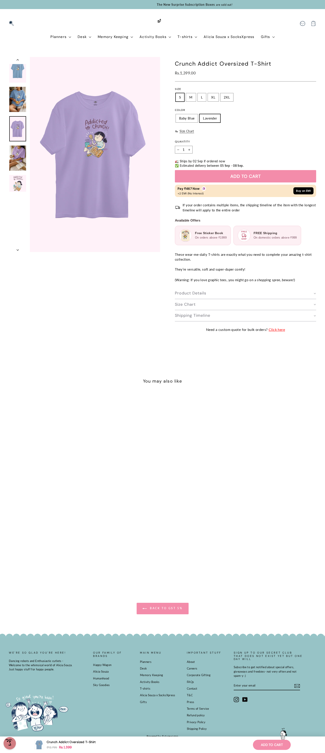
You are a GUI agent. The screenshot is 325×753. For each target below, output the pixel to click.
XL (213, 97)
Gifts (266, 36)
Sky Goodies (101, 685)
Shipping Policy (197, 728)
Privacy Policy (196, 722)
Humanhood (101, 678)
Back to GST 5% (166, 608)
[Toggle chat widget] (10, 743)
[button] (245, 293)
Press (190, 702)
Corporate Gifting (198, 675)
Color (180, 110)
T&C (190, 695)
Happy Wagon (102, 665)
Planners (59, 36)
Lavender (210, 118)
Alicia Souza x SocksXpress (229, 36)
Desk (83, 36)
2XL (227, 97)
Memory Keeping (114, 36)
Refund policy (196, 715)
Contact (192, 688)
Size (178, 89)
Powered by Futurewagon (162, 736)
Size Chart (187, 131)
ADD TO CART (272, 745)
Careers (192, 668)
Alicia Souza (101, 671)
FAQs (190, 682)
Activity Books (154, 36)
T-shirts (186, 36)
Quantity (182, 141)
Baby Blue (187, 118)
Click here (277, 329)
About (191, 662)
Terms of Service (198, 708)
